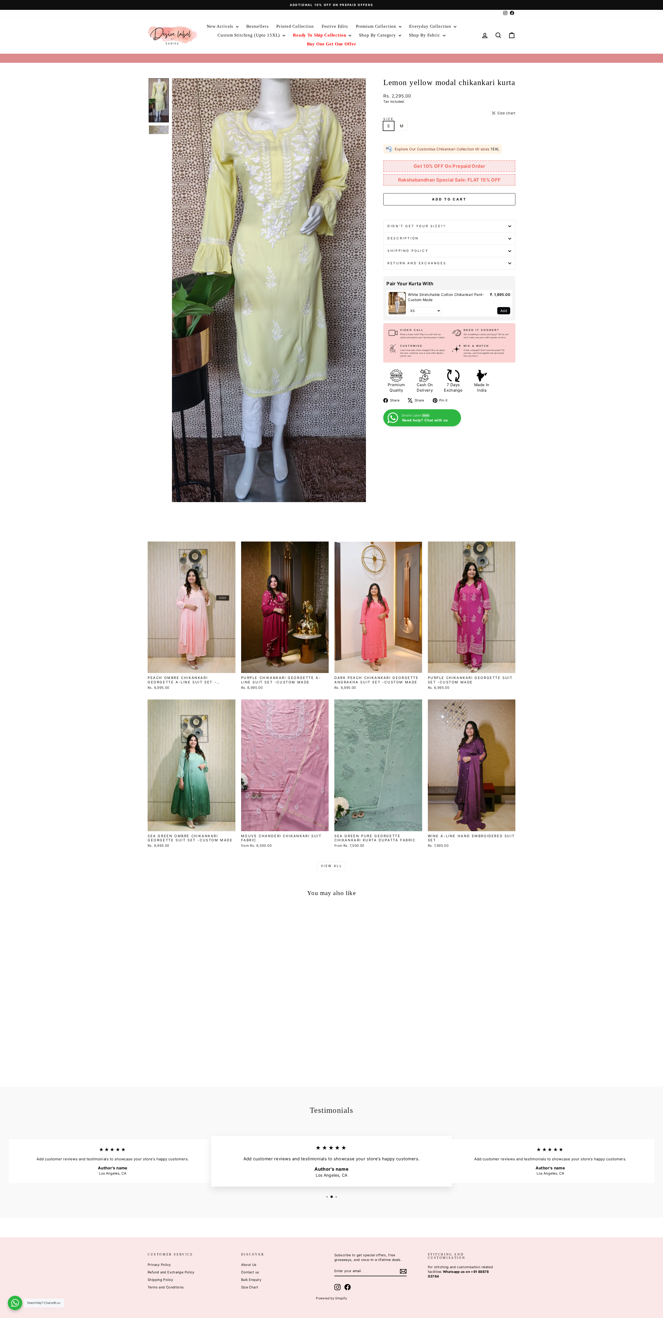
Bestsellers (257, 26)
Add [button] (503, 311)
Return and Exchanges (416, 263)
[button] (159, 100)
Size (388, 119)
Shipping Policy (407, 251)
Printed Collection (295, 26)
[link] (397, 303)
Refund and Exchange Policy (171, 1272)
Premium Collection (377, 26)
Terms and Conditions (166, 1287)
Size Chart (249, 1287)
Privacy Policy (159, 1265)
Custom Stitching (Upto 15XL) (249, 35)
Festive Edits (335, 26)
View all (331, 866)
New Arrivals (221, 26)
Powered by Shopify (331, 1298)
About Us (249, 1265)
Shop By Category (378, 35)
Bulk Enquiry (251, 1280)
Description (403, 238)
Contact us (250, 1272)
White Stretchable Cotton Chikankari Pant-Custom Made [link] (446, 297)
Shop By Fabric (425, 35)
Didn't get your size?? (416, 226)
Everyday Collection (430, 26)
